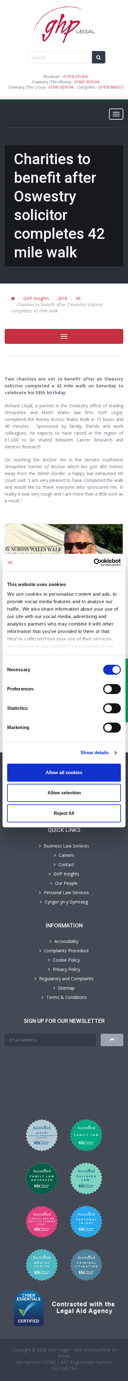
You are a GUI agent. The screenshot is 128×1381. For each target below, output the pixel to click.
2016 (62, 298)
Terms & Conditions (66, 997)
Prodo (64, 1356)
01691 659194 (86, 82)
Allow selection (64, 792)
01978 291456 (75, 76)
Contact (66, 864)
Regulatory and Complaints (66, 978)
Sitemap (66, 988)
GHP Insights (36, 298)
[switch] (112, 689)
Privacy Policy (66, 969)
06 (78, 298)
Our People (66, 883)
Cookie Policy (66, 960)
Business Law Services (66, 846)
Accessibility (66, 941)
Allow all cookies (64, 772)
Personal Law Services (66, 892)
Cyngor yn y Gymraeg (66, 902)
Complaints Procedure (66, 951)
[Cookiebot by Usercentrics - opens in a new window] (93, 562)
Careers (66, 855)
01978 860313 (110, 87)
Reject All (64, 813)
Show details (94, 752)
